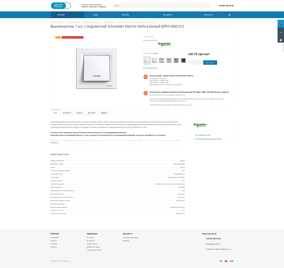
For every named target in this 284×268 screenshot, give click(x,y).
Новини (53, 240)
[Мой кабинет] (229, 14)
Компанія (54, 233)
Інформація (92, 233)
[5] (153, 37)
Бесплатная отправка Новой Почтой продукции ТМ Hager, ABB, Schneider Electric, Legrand (189, 92)
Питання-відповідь (130, 237)
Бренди (126, 240)
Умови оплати (92, 244)
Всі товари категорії (202, 135)
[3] (148, 37)
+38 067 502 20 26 (226, 5)
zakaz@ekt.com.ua (213, 244)
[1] (144, 37)
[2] (146, 37)
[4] (151, 37)
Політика (54, 244)
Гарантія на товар (94, 250)
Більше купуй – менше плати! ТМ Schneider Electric (172, 76)
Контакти (90, 237)
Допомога (127, 233)
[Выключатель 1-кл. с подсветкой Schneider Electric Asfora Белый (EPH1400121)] (96, 68)
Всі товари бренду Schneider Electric (208, 139)
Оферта (53, 247)
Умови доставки (93, 247)
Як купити (91, 240)
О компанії (54, 237)
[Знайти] (207, 5)
